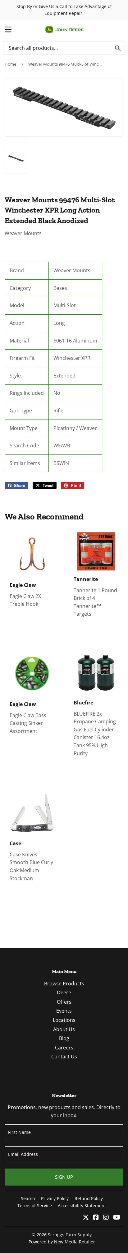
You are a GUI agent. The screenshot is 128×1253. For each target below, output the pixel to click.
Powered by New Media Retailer (62, 1242)
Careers (64, 1047)
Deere (64, 992)
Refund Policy (89, 1198)
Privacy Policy (55, 1198)
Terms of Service (34, 1205)
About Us (64, 1029)
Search (28, 1198)
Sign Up (64, 1177)
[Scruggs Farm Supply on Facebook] (96, 1217)
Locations (64, 1020)
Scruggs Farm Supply (70, 1235)
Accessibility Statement (82, 1205)
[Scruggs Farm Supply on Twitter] (86, 1217)
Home (10, 64)
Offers (64, 1001)
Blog (64, 1038)
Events (64, 1010)
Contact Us (64, 1056)
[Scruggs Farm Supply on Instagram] (106, 1217)
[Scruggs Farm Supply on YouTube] (116, 1217)
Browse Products (64, 983)
